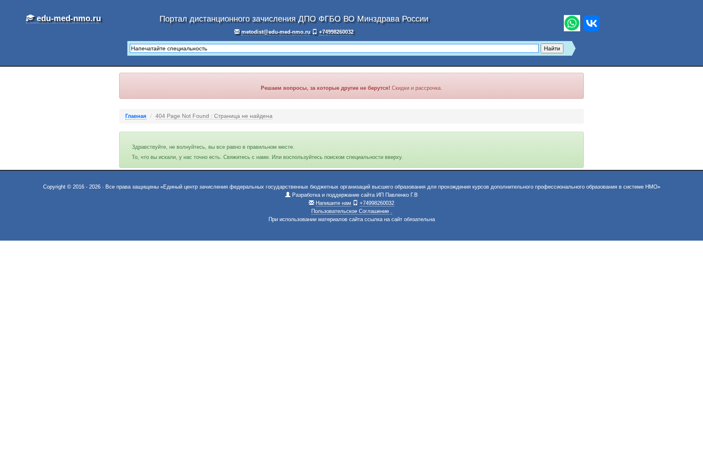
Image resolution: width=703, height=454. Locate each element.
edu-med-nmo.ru (67, 18)
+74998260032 (336, 32)
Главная (135, 116)
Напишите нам (333, 203)
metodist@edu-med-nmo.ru (275, 32)
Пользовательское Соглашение (350, 211)
